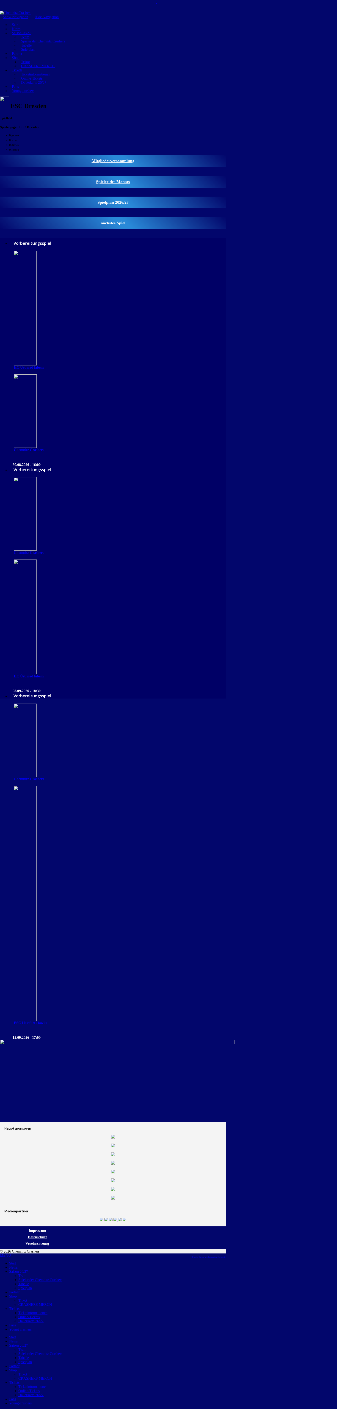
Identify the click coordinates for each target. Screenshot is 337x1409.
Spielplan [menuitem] (25, 1288)
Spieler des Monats (113, 181)
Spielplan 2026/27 (113, 202)
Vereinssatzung (37, 1243)
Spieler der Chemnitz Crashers (43, 41)
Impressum (37, 1231)
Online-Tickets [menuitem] (29, 1317)
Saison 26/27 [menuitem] (18, 1271)
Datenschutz (37, 1237)
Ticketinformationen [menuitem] (32, 1313)
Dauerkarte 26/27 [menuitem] (31, 1321)
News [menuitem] (13, 1267)
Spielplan (28, 49)
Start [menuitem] (12, 1263)
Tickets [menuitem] (14, 1309)
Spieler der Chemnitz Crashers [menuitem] (40, 1280)
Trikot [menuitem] (22, 1300)
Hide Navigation (47, 17)
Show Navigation (15, 17)
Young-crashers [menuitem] (20, 1329)
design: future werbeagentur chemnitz (209, 1257)
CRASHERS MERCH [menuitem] (35, 1304)
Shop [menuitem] (13, 1296)
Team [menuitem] (22, 1276)
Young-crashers (23, 91)
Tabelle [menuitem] (23, 1284)
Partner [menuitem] (14, 1292)
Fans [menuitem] (12, 1325)
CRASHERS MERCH (38, 66)
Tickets (17, 70)
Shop (15, 58)
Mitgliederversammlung (113, 161)
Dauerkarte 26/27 (33, 82)
